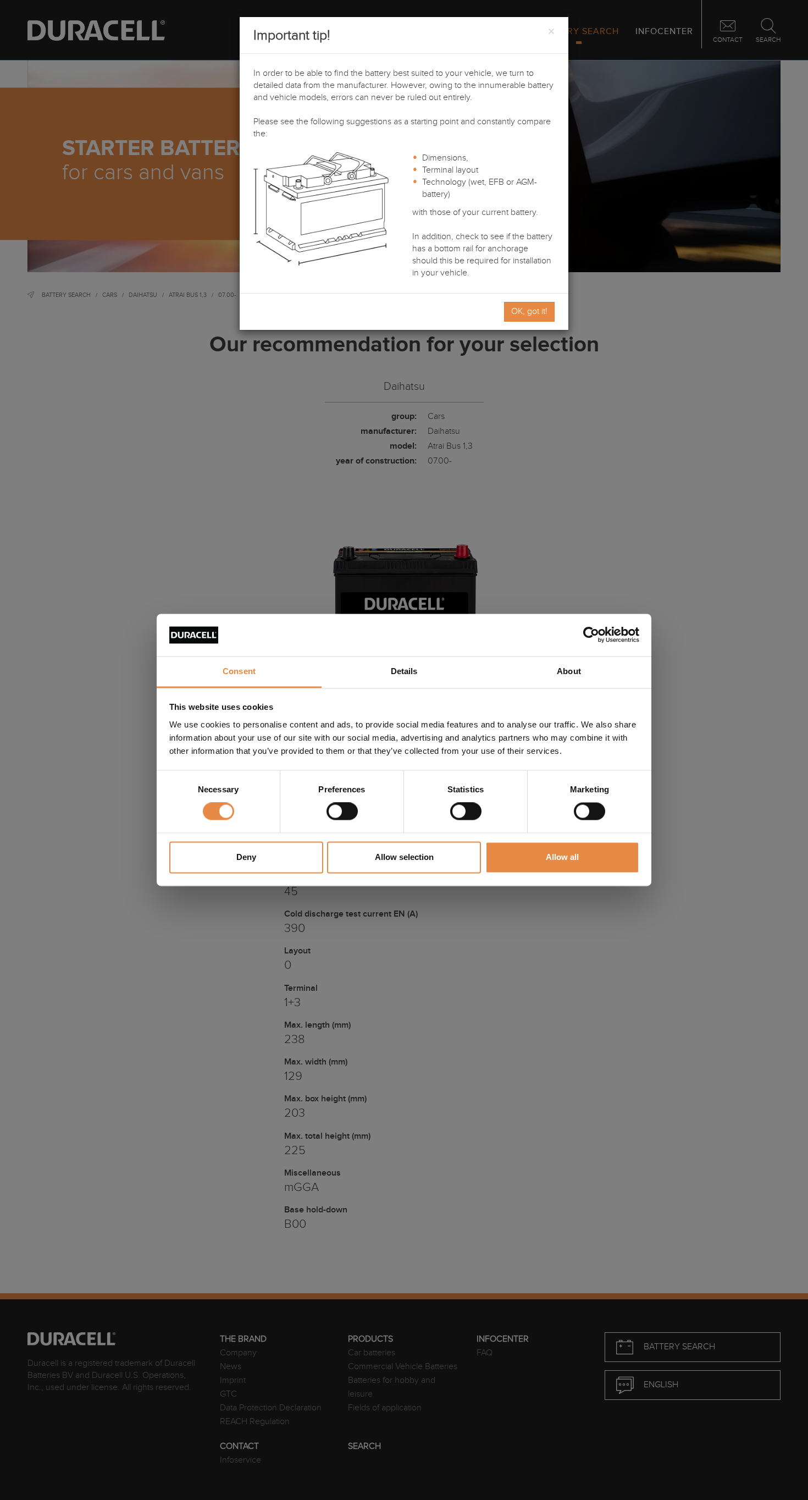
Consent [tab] (239, 671)
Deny (246, 857)
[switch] (342, 811)
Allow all (562, 857)
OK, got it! (529, 311)
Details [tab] (404, 671)
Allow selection (404, 857)
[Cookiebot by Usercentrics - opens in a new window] (591, 635)
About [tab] (569, 671)
